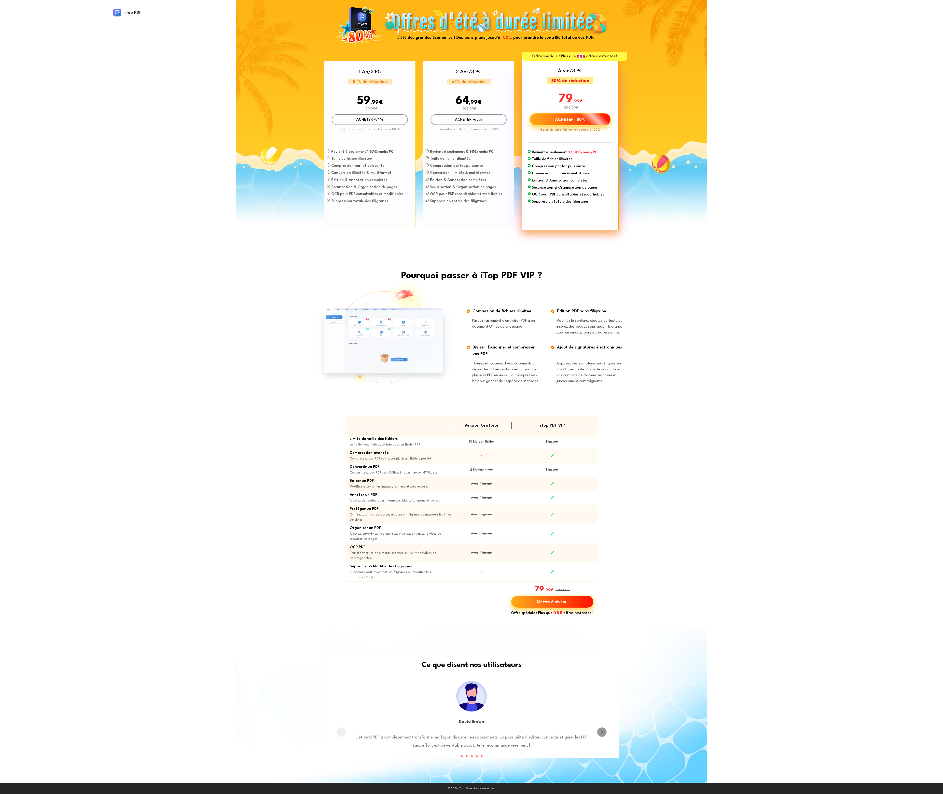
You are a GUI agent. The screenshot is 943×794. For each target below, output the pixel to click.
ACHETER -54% (369, 120)
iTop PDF (133, 13)
